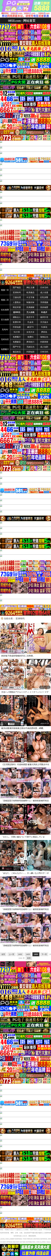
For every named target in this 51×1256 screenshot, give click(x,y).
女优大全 (30, 332)
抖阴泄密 (44, 342)
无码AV (5, 329)
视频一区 (5, 290)
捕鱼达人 (17, 317)
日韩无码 (44, 352)
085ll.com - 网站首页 (22, 20)
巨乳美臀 (44, 297)
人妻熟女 (17, 302)
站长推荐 (5, 310)
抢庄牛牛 (30, 317)
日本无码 (44, 287)
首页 (3, 954)
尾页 (29, 958)
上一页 (11, 954)
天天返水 (44, 322)
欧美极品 (30, 292)
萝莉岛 (44, 332)
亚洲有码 (17, 292)
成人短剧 (44, 347)
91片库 (17, 332)
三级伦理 (17, 297)
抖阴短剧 (30, 352)
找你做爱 (44, 307)
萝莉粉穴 (30, 342)
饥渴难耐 (30, 307)
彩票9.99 (17, 322)
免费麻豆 (17, 342)
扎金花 (30, 322)
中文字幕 (30, 297)
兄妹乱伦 (30, 347)
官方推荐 (5, 320)
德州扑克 (44, 317)
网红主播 (30, 287)
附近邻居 (17, 307)
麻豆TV (30, 327)
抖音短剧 (17, 327)
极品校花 (17, 352)
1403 (28, 954)
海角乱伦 (44, 337)
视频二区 (5, 300)
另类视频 (44, 302)
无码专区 (5, 339)
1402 (20, 954)
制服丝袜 (30, 302)
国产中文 (17, 347)
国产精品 (17, 287)
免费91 (30, 337)
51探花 (44, 327)
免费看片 (17, 337)
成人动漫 (44, 292)
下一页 (44, 954)
